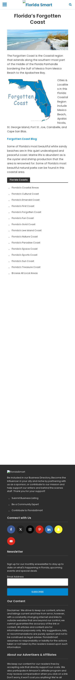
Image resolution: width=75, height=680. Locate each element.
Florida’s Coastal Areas (25, 187)
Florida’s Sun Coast (23, 261)
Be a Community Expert (25, 504)
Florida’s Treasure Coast (26, 267)
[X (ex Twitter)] (21, 529)
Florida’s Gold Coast (23, 224)
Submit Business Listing (25, 498)
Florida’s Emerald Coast (26, 199)
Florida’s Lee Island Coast (27, 230)
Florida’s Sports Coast (24, 254)
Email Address (15, 576)
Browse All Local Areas (25, 273)
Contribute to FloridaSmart (27, 510)
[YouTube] (11, 541)
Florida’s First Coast (23, 206)
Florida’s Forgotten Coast (26, 212)
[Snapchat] (58, 529)
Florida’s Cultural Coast (25, 193)
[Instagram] (30, 529)
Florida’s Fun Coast (23, 218)
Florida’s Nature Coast (25, 236)
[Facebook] (11, 529)
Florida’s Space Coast (25, 248)
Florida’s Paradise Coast (26, 242)
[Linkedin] (49, 529)
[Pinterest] (39, 529)
